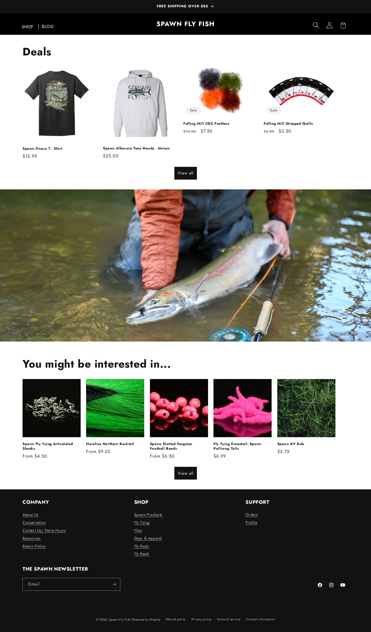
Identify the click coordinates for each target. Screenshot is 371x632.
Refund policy (176, 619)
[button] (316, 25)
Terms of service (228, 619)
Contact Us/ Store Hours (44, 530)
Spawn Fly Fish (120, 619)
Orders (252, 514)
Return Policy (34, 546)
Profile (251, 522)
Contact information (260, 619)
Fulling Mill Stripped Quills (288, 123)
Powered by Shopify (146, 619)
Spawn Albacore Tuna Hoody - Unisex (136, 148)
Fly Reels (141, 553)
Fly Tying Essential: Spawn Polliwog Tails (237, 446)
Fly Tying (142, 522)
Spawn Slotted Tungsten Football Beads (171, 446)
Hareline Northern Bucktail (110, 444)
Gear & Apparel (148, 538)
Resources (31, 538)
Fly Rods (141, 546)
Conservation (34, 522)
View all (185, 173)
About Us (31, 514)
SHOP (27, 27)
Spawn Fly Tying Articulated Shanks (48, 446)
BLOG (48, 26)
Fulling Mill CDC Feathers (206, 123)
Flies (138, 530)
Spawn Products (148, 514)
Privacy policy (201, 619)
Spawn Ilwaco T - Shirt (42, 148)
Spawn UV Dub (290, 444)
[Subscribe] (114, 584)
